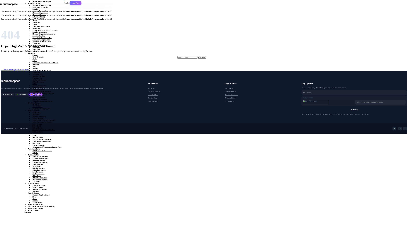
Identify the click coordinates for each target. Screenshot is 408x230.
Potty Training (38, 132)
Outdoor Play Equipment (41, 195)
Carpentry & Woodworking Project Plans (47, 147)
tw (400, 128)
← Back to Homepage (8, 70)
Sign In (66, 3)
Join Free (75, 3)
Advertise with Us (154, 91)
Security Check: (308, 98)
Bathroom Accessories (40, 7)
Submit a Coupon (230, 98)
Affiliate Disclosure (231, 95)
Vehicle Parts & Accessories (42, 151)
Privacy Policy (229, 88)
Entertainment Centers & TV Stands (45, 63)
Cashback (27, 212)
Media (30, 133)
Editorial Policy (153, 101)
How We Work (153, 95)
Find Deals (201, 57)
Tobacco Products (39, 51)
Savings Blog (152, 98)
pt (405, 128)
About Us (151, 88)
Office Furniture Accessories (42, 101)
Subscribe (354, 109)
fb (394, 128)
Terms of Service (230, 91)
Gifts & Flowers (33, 210)
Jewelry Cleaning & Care (41, 109)
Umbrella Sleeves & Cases (42, 41)
